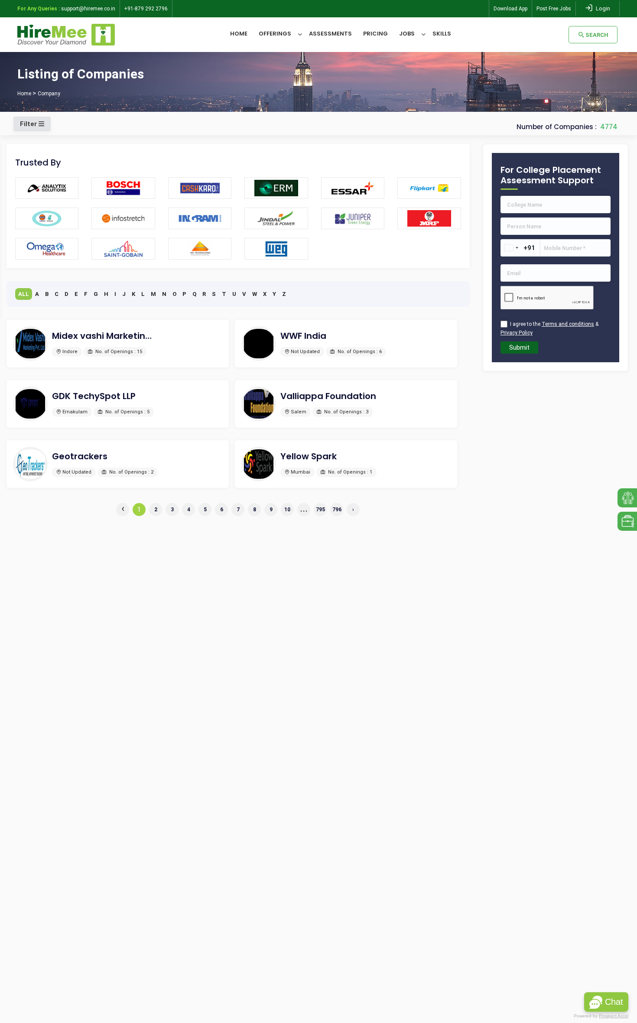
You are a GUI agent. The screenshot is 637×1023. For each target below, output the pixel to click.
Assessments (330, 33)
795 (320, 510)
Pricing (375, 33)
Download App (510, 9)
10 (287, 510)
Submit (519, 347)
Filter (29, 124)
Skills (441, 33)
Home (238, 33)
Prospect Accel (613, 1015)
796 (336, 510)
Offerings (275, 33)
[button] (606, 1002)
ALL (23, 294)
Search (596, 35)
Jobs (407, 33)
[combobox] (511, 248)
